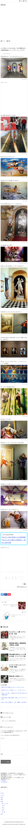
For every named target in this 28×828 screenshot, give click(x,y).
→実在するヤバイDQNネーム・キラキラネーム (13, 690)
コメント (3, 738)
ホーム (3, 41)
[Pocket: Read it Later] (9, 594)
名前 (2, 754)
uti (26, 587)
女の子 (3, 805)
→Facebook (4, 782)
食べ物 (3, 812)
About (2, 793)
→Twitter (3, 780)
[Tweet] (2, 594)
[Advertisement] (14, 24)
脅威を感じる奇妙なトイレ (16, 676)
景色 (3, 807)
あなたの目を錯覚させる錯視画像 (14, 537)
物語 (2, 799)
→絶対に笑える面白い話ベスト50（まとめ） (13, 687)
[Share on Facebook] (5, 594)
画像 (9, 41)
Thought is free (22, 824)
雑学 (2, 814)
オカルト (3, 795)
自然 (3, 810)
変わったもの (5, 803)
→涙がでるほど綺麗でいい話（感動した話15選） (14, 702)
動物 (2, 797)
